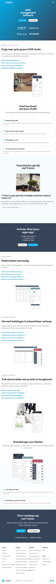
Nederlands (46, 559)
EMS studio (32, 570)
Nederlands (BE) (47, 561)
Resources (45, 547)
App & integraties (20, 573)
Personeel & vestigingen (22, 567)
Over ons (4, 559)
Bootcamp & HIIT (33, 561)
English (44, 564)
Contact (4, 550)
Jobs (3, 561)
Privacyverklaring (7, 567)
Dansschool (32, 567)
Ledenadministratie (21, 556)
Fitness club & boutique (35, 550)
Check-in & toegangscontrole (23, 570)
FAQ (44, 550)
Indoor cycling (32, 564)
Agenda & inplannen (21, 550)
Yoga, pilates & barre (34, 556)
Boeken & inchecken (21, 553)
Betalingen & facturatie (22, 561)
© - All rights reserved (24, 580)
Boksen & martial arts (34, 559)
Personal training (33, 553)
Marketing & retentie (21, 564)
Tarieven (4, 553)
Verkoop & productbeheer (22, 559)
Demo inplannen (6, 556)
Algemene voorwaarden (8, 564)
